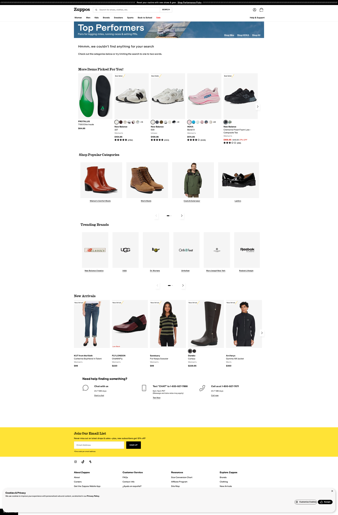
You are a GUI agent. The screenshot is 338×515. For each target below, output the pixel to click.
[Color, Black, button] (194, 351)
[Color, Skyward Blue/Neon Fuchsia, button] (193, 122)
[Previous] (156, 215)
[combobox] (126, 9)
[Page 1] (168, 215)
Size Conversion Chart (181, 477)
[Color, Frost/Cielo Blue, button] (198, 122)
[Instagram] (75, 462)
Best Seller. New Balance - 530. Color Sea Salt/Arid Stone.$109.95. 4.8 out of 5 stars (168, 107)
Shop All (256, 35)
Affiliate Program (179, 481)
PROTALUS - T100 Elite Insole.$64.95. (95, 101)
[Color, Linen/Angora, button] (125, 122)
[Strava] (90, 462)
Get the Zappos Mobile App (87, 486)
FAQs (125, 477)
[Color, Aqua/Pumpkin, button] (230, 122)
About (77, 477)
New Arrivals (226, 486)
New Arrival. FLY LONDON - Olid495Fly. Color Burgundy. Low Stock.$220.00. (130, 333)
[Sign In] (254, 9)
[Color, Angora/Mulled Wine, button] (133, 122)
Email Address (84, 445)
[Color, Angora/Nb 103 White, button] (138, 122)
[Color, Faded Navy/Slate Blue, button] (206, 122)
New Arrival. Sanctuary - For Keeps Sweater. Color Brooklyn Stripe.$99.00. (168, 333)
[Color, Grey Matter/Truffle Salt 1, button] (170, 122)
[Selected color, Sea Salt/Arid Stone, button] (153, 122)
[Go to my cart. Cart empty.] (261, 9)
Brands (223, 477)
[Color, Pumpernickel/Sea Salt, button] (121, 122)
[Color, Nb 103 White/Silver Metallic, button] (165, 122)
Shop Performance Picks (189, 2)
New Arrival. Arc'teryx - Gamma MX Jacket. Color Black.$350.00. (244, 333)
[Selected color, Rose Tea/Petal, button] (189, 122)
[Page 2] (170, 215)
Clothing (224, 481)
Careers (78, 481)
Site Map (175, 486)
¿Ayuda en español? (132, 486)
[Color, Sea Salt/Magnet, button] (157, 122)
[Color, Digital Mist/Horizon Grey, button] (129, 122)
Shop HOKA (243, 35)
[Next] (258, 106)
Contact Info (128, 481)
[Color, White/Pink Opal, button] (202, 122)
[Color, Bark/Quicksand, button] (161, 122)
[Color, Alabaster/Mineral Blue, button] (210, 122)
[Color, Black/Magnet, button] (174, 122)
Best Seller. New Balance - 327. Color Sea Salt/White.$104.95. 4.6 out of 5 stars (131, 107)
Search (166, 9)
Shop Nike (229, 35)
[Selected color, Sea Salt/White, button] (116, 122)
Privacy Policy (93, 496)
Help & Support (257, 17)
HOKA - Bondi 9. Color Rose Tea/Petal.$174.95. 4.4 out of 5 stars (204, 107)
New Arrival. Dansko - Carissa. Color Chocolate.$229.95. (206, 333)
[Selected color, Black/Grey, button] (226, 122)
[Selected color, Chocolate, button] (190, 351)
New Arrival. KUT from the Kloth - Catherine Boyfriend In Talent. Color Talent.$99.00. (92, 333)
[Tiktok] (83, 462)
